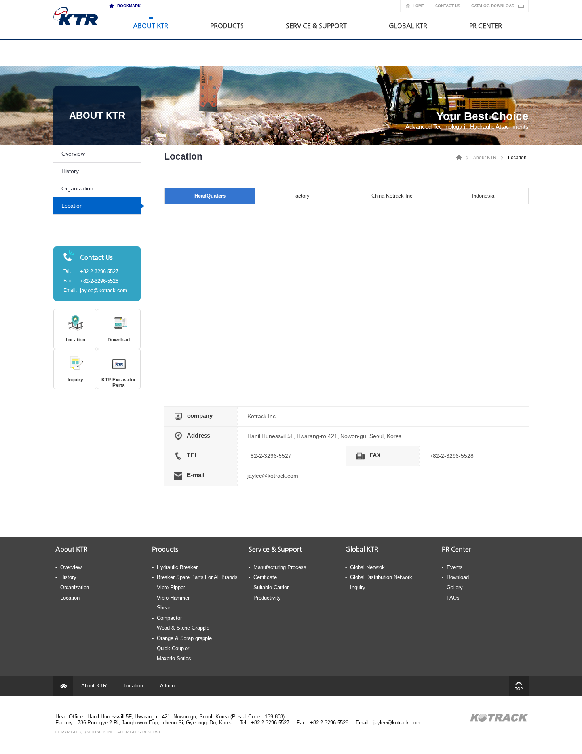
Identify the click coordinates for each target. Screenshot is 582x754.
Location (72, 205)
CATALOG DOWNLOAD (492, 6)
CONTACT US (447, 6)
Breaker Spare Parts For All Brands (197, 577)
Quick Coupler (173, 648)
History (70, 171)
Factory (301, 196)
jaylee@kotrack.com (103, 290)
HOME (418, 6)
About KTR (150, 25)
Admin (167, 686)
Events (455, 567)
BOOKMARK (129, 6)
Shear (163, 608)
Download (119, 340)
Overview (73, 153)
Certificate (265, 577)
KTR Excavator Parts (118, 382)
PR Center (485, 25)
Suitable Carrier (271, 587)
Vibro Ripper (171, 587)
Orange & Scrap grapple (184, 638)
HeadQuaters (210, 196)
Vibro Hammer (173, 598)
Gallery (455, 587)
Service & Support (316, 25)
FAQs (453, 598)
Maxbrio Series (174, 658)
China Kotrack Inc (392, 196)
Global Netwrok (367, 567)
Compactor (169, 618)
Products (227, 25)
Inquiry (75, 380)
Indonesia (483, 196)
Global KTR (408, 25)
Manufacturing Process (279, 567)
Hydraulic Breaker (177, 567)
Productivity (267, 598)
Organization (77, 188)
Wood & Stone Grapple (183, 628)
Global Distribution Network (381, 577)
